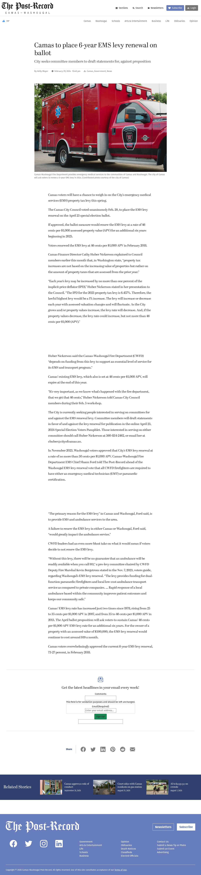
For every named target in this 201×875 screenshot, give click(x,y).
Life (167, 21)
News (109, 71)
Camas (87, 21)
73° (8, 21)
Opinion (194, 21)
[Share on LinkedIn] (103, 749)
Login (193, 7)
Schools (116, 21)
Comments (100, 694)
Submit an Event (165, 848)
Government (100, 71)
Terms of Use (120, 870)
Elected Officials (129, 855)
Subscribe (177, 7)
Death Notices (128, 848)
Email (100, 706)
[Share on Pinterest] (112, 749)
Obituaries (179, 21)
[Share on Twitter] (93, 749)
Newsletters (157, 7)
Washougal (101, 21)
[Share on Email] (132, 749)
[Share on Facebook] (83, 749)
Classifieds (126, 852)
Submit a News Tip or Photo (171, 845)
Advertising (163, 852)
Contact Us (162, 841)
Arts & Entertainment (136, 21)
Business (156, 21)
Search (139, 7)
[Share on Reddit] (122, 749)
